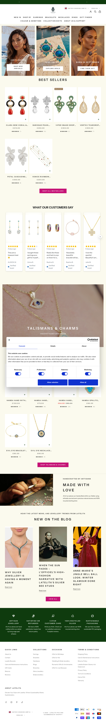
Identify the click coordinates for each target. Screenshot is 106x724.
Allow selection (52, 382)
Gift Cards (8, 668)
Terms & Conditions (84, 674)
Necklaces (64, 17)
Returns (7, 671)
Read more (8, 587)
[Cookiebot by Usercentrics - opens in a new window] (89, 340)
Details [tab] (53, 346)
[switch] (41, 373)
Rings (75, 17)
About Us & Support (75, 21)
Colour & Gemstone (30, 21)
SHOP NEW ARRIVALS (18, 67)
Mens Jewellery (38, 671)
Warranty (81, 680)
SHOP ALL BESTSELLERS (53, 191)
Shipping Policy (83, 654)
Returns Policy (82, 661)
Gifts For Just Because (59, 668)
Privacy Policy (82, 670)
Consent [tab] (22, 346)
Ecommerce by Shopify (53, 714)
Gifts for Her (56, 658)
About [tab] (84, 346)
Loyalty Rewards (10, 661)
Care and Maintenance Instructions (16, 664)
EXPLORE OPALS (53, 68)
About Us (8, 654)
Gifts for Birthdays (58, 654)
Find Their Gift (88, 68)
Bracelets (50, 17)
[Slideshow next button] (100, 236)
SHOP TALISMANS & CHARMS (53, 465)
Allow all (83, 382)
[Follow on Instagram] (11, 702)
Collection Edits (52, 21)
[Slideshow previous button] (5, 236)
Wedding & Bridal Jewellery (61, 661)
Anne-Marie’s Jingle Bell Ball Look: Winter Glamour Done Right (85, 577)
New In (17, 17)
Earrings (38, 17)
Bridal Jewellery (38, 675)
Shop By (27, 17)
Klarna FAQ (81, 677)
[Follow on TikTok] (22, 702)
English (95, 8)
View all (53, 599)
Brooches (36, 668)
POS (58, 712)
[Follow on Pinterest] (17, 702)
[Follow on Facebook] (6, 702)
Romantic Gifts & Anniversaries (62, 664)
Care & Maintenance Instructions (88, 658)
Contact (7, 658)
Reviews (7, 675)
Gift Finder (86, 17)
